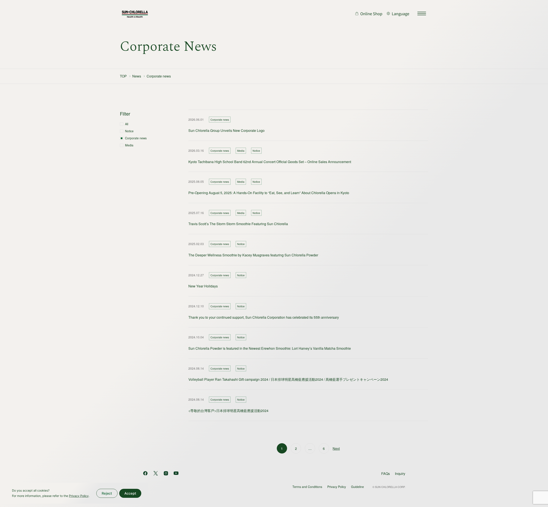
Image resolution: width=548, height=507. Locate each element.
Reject (107, 493)
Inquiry (400, 473)
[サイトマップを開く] (421, 13)
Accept (130, 493)
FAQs (385, 473)
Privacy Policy (336, 487)
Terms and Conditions (307, 487)
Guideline (357, 487)
